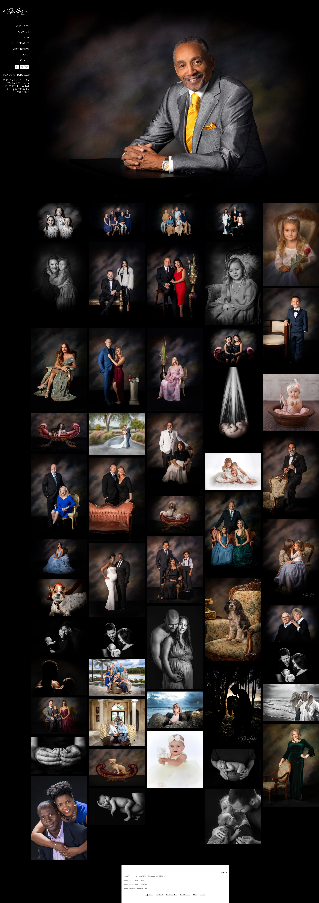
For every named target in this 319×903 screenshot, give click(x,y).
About (25, 54)
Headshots (23, 31)
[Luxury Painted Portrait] (117, 369)
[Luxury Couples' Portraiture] (117, 283)
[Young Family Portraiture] (233, 534)
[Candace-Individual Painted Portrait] (59, 369)
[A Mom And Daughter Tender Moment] (291, 561)
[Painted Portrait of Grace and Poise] (175, 369)
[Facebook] (17, 67)
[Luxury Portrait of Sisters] (233, 346)
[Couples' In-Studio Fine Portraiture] (117, 499)
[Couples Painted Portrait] (291, 623)
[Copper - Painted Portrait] (291, 765)
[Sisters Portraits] (59, 221)
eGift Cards (22, 25)
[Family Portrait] (117, 221)
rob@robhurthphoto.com (16, 74)
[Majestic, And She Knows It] (175, 514)
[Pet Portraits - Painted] (233, 619)
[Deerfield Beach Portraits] (175, 710)
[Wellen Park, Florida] (117, 677)
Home (26, 37)
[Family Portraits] (175, 221)
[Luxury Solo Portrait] (175, 101)
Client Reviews (21, 48)
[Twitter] (26, 67)
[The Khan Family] (175, 569)
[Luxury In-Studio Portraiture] (59, 495)
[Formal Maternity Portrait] (117, 580)
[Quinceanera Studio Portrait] (59, 557)
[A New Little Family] (117, 638)
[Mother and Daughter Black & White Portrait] (59, 283)
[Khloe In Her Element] (59, 432)
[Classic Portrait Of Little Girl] (233, 283)
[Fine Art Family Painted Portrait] (233, 221)
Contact (24, 60)
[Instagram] (22, 67)
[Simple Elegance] (175, 283)
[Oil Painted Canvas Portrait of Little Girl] (291, 244)
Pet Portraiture (20, 43)
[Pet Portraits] (59, 597)
